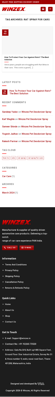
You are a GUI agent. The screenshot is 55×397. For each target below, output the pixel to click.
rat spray (21, 158)
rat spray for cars (35, 158)
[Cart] (43, 9)
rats (13, 158)
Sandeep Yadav (10, 112)
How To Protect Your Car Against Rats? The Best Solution (30, 92)
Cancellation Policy (14, 282)
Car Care (6, 176)
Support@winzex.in (21, 338)
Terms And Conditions (16, 264)
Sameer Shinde (9, 126)
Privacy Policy (11, 270)
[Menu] (50, 9)
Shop (7, 316)
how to (6, 158)
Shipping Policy (12, 276)
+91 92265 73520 (27, 344)
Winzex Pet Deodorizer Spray (36, 112)
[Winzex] (14, 9)
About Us (9, 310)
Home (8, 304)
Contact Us (10, 322)
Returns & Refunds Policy (17, 288)
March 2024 (8, 192)
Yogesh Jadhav (10, 134)
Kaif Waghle (8, 119)
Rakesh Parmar (10, 141)
